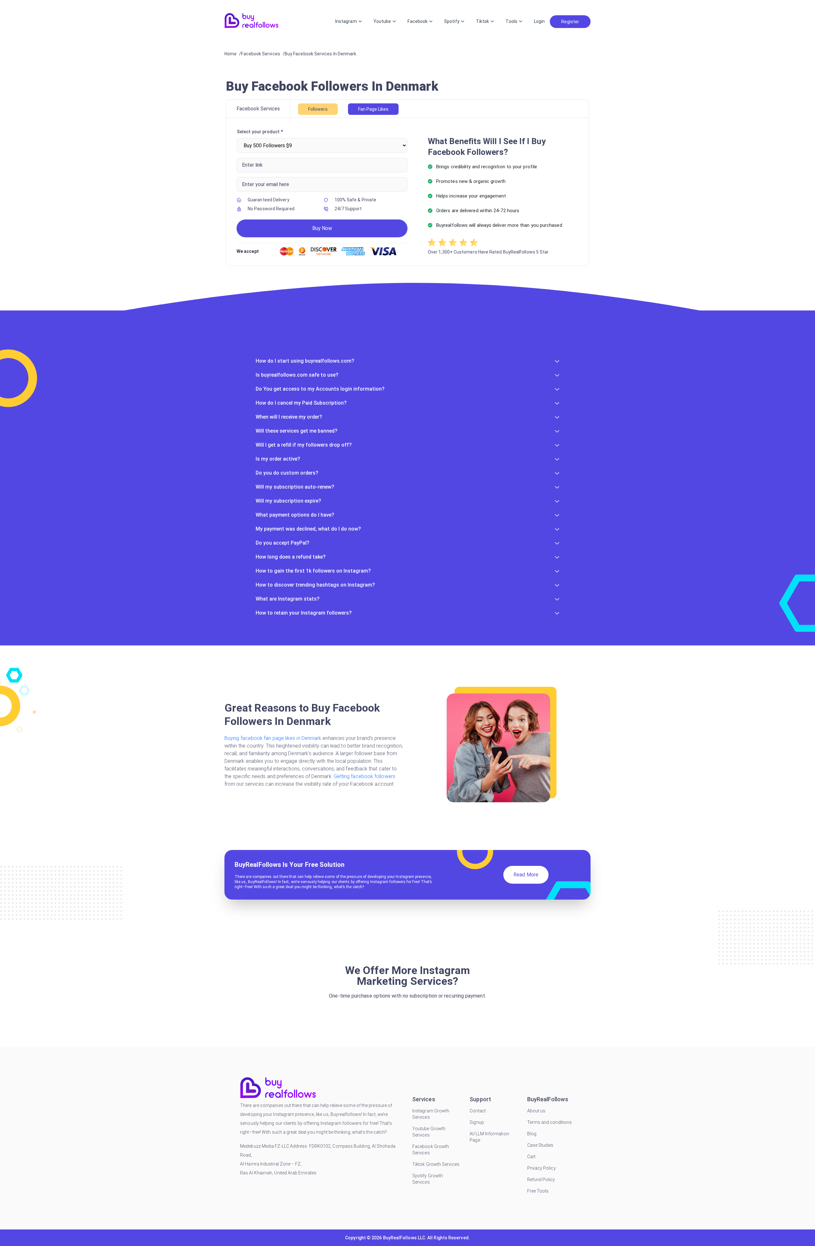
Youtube (382, 21)
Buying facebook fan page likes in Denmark (273, 738)
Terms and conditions (549, 1122)
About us (536, 1110)
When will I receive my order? (289, 417)
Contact (478, 1110)
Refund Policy (541, 1179)
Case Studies (540, 1145)
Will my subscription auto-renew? (295, 487)
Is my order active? (278, 459)
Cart (531, 1156)
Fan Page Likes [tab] (373, 109)
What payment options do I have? (295, 515)
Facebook (418, 21)
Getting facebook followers (364, 776)
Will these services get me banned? (296, 431)
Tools (511, 21)
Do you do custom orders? (287, 473)
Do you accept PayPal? (282, 543)
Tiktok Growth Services (435, 1164)
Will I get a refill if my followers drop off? (304, 445)
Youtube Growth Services (428, 1132)
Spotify (451, 21)
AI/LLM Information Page (489, 1137)
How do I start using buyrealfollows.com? (305, 361)
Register (570, 21)
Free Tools (538, 1191)
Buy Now (322, 228)
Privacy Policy (541, 1168)
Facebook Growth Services (430, 1149)
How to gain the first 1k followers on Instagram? (313, 571)
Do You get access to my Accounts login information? (320, 389)
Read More (526, 875)
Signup (477, 1122)
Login (539, 21)
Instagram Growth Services (430, 1114)
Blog (531, 1133)
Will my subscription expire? (288, 501)
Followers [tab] (318, 109)
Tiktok (482, 21)
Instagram (346, 21)
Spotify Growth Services (427, 1179)
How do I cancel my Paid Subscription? (301, 403)
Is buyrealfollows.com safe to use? (297, 375)
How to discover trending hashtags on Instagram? (315, 585)
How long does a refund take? (291, 557)
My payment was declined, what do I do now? (308, 529)
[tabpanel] (407, 192)
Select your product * (260, 131)
